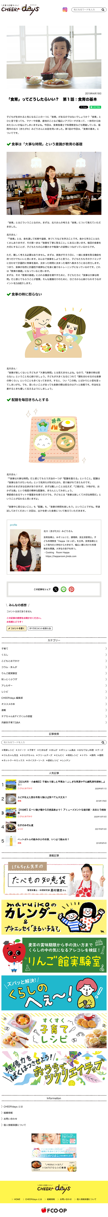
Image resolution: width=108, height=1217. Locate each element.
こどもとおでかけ (25, 788)
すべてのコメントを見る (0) (40, 628)
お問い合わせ (10, 1119)
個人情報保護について (15, 1125)
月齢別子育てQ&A (10, 722)
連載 (3, 710)
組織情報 (8, 1113)
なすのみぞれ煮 (25, 825)
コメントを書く (17, 628)
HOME (17, 1199)
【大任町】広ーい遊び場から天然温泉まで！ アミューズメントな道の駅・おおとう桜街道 (62, 811)
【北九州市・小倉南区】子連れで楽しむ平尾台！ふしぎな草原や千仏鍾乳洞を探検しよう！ (61, 783)
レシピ (20, 829)
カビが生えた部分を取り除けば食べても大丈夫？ (42, 797)
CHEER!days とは (13, 1106)
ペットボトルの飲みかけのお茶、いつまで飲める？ (43, 839)
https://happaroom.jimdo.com (61, 556)
